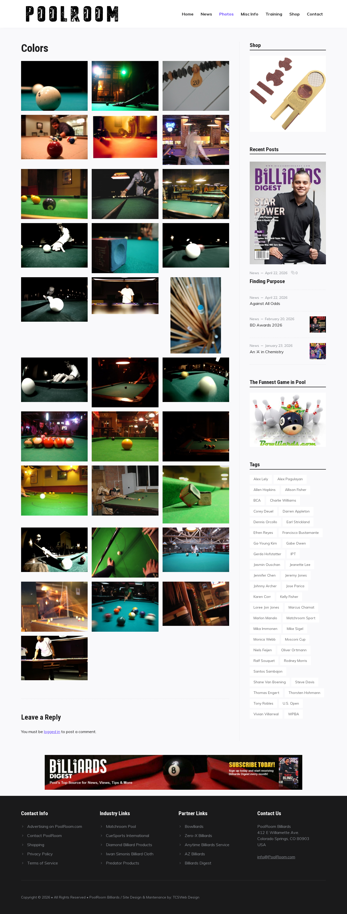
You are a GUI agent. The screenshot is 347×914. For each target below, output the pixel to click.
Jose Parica (295, 586)
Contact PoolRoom (44, 835)
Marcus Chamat (301, 607)
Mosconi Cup (295, 639)
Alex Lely (261, 479)
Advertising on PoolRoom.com (54, 826)
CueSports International (127, 835)
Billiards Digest (198, 862)
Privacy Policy (40, 853)
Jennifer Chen (265, 575)
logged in (52, 731)
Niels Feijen (263, 650)
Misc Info (249, 14)
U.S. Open (291, 703)
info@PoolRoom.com (276, 856)
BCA (257, 500)
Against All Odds (265, 303)
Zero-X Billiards (198, 835)
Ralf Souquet (264, 660)
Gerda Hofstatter (267, 554)
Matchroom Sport (301, 618)
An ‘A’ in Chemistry (267, 351)
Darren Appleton (296, 511)
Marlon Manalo (265, 618)
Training (273, 14)
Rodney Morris (295, 660)
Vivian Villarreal (266, 714)
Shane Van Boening (270, 682)
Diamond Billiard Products (129, 844)
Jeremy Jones (296, 575)
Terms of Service (42, 862)
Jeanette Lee (300, 564)
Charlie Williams (283, 500)
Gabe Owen (296, 543)
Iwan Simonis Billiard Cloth (129, 853)
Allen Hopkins (265, 489)
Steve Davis (304, 682)
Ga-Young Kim (265, 543)
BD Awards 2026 (266, 325)
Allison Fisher (295, 489)
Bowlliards (194, 826)
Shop (294, 14)
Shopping (35, 844)
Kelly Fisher (289, 596)
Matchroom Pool (121, 826)
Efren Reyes (263, 532)
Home (188, 14)
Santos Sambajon (268, 671)
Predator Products (122, 862)
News (206, 14)
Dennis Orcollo (265, 522)
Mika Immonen (265, 628)
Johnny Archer (265, 586)
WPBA (293, 714)
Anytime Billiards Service (207, 844)
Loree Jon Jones (266, 607)
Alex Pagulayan (290, 479)
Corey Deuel (263, 511)
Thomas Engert (266, 692)
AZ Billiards (195, 853)
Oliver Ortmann (294, 650)
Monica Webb (265, 639)
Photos (226, 14)
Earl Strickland (298, 522)
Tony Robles (263, 703)
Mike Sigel (295, 628)
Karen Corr (262, 596)
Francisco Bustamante (300, 532)
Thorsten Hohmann (304, 692)
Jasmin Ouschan (267, 564)
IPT (293, 554)
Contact (315, 14)
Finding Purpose (267, 281)
